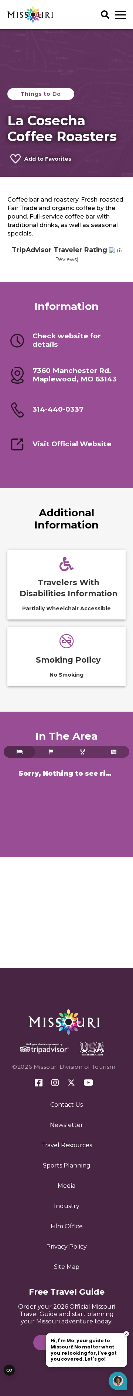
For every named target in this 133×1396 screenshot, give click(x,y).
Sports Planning (67, 1165)
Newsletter (66, 1124)
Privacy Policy (66, 1246)
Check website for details (67, 340)
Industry (66, 1206)
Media (66, 1185)
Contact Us (66, 1104)
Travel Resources (66, 1145)
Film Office (67, 1226)
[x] (71, 1083)
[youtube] (88, 1083)
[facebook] (38, 1083)
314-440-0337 (58, 409)
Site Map (66, 1266)
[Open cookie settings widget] (9, 1370)
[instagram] (55, 1083)
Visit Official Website (72, 444)
